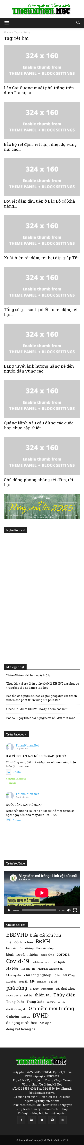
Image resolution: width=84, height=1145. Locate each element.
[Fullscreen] (75, 910)
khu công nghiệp (37, 975)
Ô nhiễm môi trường (51, 1008)
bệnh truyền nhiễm (22, 954)
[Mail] (42, 1120)
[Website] (63, 1120)
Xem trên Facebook (16, 778)
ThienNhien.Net (27, 745)
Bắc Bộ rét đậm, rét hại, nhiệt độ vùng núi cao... (40, 147)
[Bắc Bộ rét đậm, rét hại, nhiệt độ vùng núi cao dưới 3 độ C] (42, 121)
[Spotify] (52, 1120)
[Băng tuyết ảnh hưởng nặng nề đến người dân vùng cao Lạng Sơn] (42, 342)
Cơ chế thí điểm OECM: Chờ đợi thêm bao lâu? (37, 709)
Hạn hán (25, 968)
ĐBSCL (25, 1016)
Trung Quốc (35, 1002)
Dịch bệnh (58, 962)
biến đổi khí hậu (45, 935)
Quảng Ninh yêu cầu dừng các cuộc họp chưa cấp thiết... (38, 425)
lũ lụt (57, 975)
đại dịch (46, 1023)
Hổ (33, 968)
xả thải (61, 1002)
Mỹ (32, 981)
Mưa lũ (23, 981)
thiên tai (43, 995)
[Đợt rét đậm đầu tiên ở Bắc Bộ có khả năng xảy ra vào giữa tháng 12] (42, 177)
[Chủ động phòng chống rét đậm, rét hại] (42, 456)
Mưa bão (11, 981)
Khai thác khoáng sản (50, 968)
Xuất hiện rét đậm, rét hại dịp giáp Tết (41, 257)
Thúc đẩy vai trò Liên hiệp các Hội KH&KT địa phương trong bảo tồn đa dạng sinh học (42, 685)
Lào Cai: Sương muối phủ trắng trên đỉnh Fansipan (39, 90)
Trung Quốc (15, 1002)
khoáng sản (13, 975)
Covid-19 (17, 961)
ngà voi (53, 981)
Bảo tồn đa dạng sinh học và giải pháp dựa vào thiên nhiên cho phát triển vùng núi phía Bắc (41, 698)
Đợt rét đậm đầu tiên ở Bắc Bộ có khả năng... (39, 203)
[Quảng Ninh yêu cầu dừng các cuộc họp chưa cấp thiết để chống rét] (42, 399)
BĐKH (43, 941)
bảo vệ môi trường (20, 948)
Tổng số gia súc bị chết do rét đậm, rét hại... (41, 312)
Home (7, 32)
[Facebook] (21, 1120)
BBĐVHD (17, 935)
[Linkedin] (32, 1120)
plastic (34, 988)
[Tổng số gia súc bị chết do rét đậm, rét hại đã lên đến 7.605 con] (42, 286)
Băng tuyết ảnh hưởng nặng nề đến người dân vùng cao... (39, 368)
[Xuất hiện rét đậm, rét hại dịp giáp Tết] (42, 234)
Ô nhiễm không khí (16, 1009)
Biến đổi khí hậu (19, 942)
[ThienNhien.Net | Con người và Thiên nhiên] (42, 9)
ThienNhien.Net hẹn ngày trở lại (29, 675)
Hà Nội (12, 968)
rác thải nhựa (65, 988)
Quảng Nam (47, 988)
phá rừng (16, 988)
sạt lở (28, 995)
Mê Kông (69, 975)
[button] (6, 23)
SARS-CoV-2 (13, 995)
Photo (17, 772)
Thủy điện (64, 995)
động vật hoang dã (20, 1029)
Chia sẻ (12, 782)
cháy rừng (47, 954)
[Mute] (69, 910)
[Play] (9, 910)
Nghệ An (41, 981)
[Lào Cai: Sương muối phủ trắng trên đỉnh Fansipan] (42, 64)
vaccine (51, 1001)
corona (63, 954)
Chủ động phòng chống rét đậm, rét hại (38, 482)
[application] (42, 892)
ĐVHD (40, 1015)
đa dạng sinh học (21, 1023)
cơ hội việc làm (40, 962)
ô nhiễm (12, 1016)
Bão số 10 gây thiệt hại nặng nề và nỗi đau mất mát (40, 718)
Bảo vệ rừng (45, 948)
